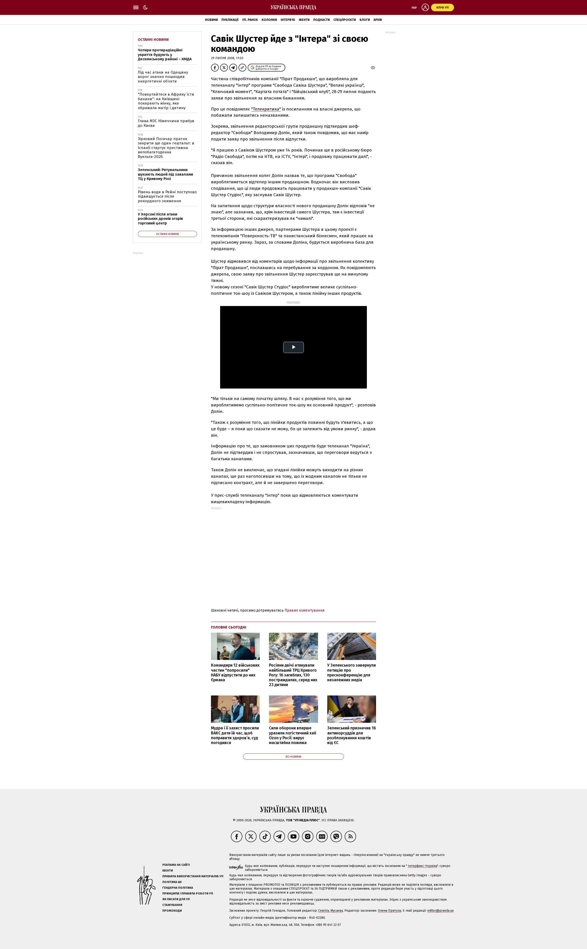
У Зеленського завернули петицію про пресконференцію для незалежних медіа (351, 672)
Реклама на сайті (176, 864)
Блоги (365, 20)
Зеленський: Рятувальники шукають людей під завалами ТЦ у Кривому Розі (165, 174)
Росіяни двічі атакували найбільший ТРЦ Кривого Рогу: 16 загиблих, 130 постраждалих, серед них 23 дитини (293, 675)
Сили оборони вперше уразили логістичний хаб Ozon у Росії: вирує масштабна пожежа (292, 735)
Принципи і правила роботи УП (187, 893)
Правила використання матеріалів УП (192, 876)
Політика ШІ (172, 882)
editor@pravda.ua (440, 911)
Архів (378, 20)
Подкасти (321, 20)
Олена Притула (389, 911)
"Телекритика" (266, 109)
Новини (211, 20)
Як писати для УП (176, 899)
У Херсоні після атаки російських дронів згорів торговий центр (160, 219)
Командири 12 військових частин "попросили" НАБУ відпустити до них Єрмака (235, 672)
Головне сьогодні (228, 627)
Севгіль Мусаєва (330, 911)
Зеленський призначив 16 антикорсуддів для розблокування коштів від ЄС (351, 735)
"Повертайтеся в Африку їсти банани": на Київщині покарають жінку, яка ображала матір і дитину (166, 101)
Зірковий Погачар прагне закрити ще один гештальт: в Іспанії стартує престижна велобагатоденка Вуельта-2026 (166, 147)
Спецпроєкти (344, 20)
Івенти (304, 20)
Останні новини (153, 39)
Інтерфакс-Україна (422, 866)
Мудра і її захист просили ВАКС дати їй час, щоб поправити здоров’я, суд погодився (235, 735)
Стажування (172, 905)
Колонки (269, 20)
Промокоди (172, 910)
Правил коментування (305, 610)
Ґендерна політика (177, 887)
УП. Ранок (250, 20)
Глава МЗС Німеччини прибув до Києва (166, 123)
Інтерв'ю (288, 20)
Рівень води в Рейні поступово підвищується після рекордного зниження (167, 196)
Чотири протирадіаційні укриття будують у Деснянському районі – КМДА (165, 54)
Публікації (230, 20)
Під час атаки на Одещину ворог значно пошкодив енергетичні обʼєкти (163, 77)
